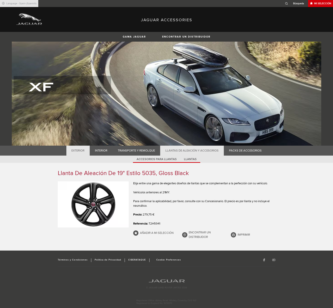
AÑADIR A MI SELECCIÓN (157, 233)
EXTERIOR (77, 150)
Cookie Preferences (168, 259)
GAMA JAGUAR (134, 36)
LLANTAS (190, 159)
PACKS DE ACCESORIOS (245, 150)
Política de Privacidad (108, 259)
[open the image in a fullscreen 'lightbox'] (93, 204)
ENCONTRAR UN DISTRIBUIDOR (186, 36)
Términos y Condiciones (73, 259)
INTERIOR (101, 150)
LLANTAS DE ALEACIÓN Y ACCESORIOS (192, 150)
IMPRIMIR (244, 235)
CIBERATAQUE (137, 259)
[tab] (78, 151)
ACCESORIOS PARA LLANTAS (157, 159)
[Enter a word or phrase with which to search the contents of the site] (296, 3)
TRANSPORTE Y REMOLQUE (136, 150)
